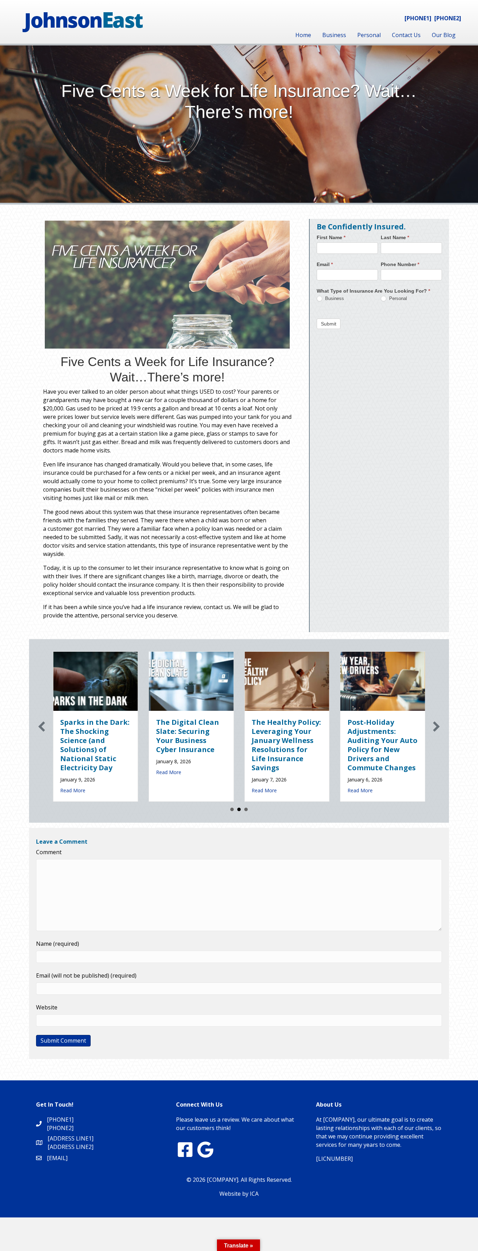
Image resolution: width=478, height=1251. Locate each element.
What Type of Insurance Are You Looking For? (373, 291)
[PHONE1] (418, 18)
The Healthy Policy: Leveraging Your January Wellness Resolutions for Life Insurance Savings (273, 744)
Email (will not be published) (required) (86, 975)
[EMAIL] (57, 1158)
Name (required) (57, 944)
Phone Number (400, 264)
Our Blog (444, 35)
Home (303, 35)
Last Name (395, 237)
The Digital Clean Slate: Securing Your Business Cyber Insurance (174, 735)
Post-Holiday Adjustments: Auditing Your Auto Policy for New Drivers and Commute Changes (370, 744)
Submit (328, 323)
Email (325, 264)
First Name (331, 237)
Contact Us (406, 35)
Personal (369, 35)
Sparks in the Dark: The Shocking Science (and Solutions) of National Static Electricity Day (82, 744)
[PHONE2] (447, 18)
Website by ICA (239, 1194)
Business (334, 35)
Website (46, 1007)
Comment (49, 852)
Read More (60, 790)
